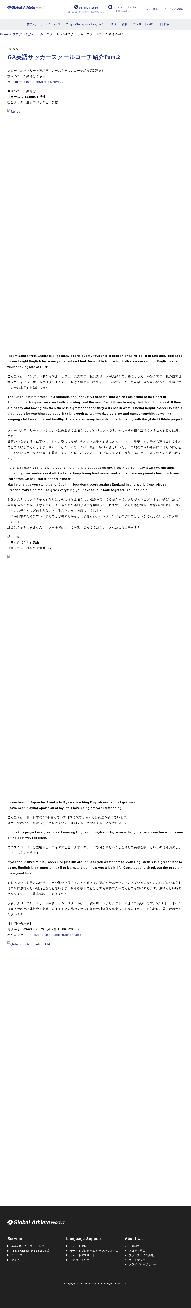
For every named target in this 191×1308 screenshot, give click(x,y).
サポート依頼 (119, 24)
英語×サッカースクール (42, 24)
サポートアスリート (82, 1255)
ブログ (15, 1259)
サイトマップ (137, 1259)
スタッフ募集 (151, 9)
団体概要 (164, 24)
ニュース (17, 1255)
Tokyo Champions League (83, 24)
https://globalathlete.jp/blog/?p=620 (37, 81)
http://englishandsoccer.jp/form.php (56, 934)
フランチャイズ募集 (173, 9)
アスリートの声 (143, 24)
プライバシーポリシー (143, 1264)
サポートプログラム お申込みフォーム (94, 1250)
